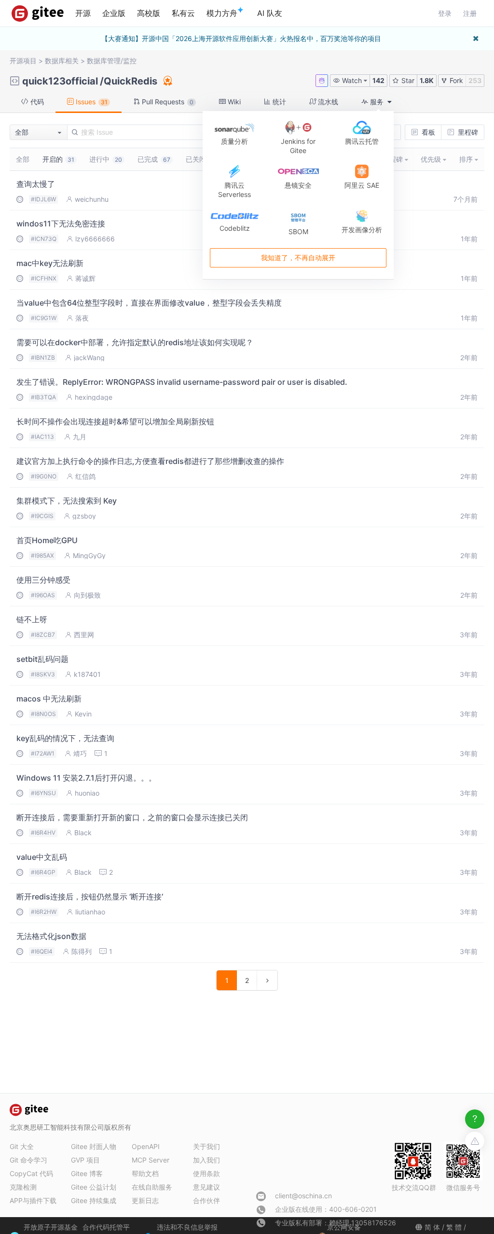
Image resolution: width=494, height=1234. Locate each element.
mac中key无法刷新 (49, 263)
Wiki (233, 102)
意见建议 (206, 1187)
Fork (455, 80)
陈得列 (81, 951)
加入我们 (206, 1160)
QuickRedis (130, 81)
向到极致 (87, 595)
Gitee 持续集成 (93, 1200)
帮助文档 (145, 1173)
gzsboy (84, 516)
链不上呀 (31, 619)
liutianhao (90, 912)
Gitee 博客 (87, 1173)
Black (83, 832)
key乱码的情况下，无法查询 (65, 738)
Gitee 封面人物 (93, 1146)
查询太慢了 (35, 184)
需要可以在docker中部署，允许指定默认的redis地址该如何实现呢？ (134, 342)
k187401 (87, 674)
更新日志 (145, 1200)
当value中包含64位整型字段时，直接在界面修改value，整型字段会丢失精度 (149, 303)
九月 (79, 437)
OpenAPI (146, 1146)
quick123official (60, 81)
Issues (91, 102)
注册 (470, 13)
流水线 (327, 102)
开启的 (58, 159)
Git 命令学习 (28, 1160)
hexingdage (93, 397)
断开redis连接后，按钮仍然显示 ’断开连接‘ (89, 896)
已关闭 (200, 159)
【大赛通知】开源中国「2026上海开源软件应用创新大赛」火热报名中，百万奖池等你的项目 (241, 38)
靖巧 (80, 753)
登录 (445, 13)
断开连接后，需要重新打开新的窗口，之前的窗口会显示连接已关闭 (132, 817)
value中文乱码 (41, 857)
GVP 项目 (85, 1160)
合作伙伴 (206, 1200)
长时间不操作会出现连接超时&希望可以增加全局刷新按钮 (115, 421)
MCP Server (150, 1160)
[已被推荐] (167, 80)
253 (474, 80)
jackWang (89, 357)
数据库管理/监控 (112, 60)
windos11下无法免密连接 (60, 223)
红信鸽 (85, 476)
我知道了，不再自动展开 (298, 258)
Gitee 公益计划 (93, 1187)
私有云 (183, 13)
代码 (36, 102)
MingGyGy (89, 555)
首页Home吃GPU (47, 540)
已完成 (153, 159)
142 (378, 80)
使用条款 (206, 1173)
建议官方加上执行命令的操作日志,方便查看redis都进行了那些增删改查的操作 (150, 461)
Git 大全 (22, 1146)
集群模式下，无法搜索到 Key (66, 500)
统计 (278, 102)
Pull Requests (166, 102)
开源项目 (23, 60)
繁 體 (454, 1227)
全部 (22, 159)
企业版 (113, 13)
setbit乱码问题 (42, 659)
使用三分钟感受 (43, 580)
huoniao (87, 793)
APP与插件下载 (33, 1200)
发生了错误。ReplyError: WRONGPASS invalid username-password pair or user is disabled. (181, 382)
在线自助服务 (152, 1187)
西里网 (84, 634)
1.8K (427, 80)
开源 (83, 13)
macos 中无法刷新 (49, 698)
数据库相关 (62, 60)
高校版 (148, 13)
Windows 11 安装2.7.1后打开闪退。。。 (86, 778)
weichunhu (92, 199)
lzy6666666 (95, 239)
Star (406, 80)
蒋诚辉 (85, 278)
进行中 (105, 159)
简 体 (432, 1227)
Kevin (83, 714)
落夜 (82, 318)
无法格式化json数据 (51, 936)
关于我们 (206, 1146)
